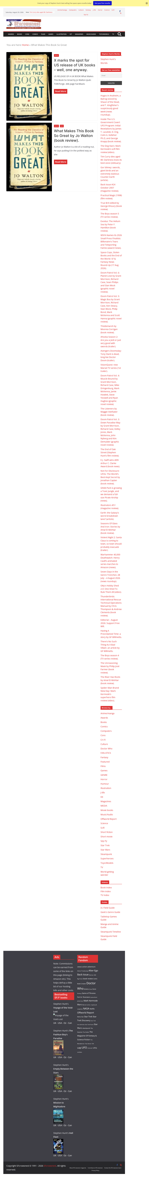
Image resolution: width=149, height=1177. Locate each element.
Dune (94, 989)
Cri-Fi (103, 739)
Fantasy (88, 10)
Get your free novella (102, 3)
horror (79, 997)
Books (19, 34)
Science (107, 10)
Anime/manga (62, 10)
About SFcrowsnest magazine (78, 1168)
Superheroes (107, 858)
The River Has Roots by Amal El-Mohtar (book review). (110, 680)
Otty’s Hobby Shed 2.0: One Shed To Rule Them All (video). (111, 588)
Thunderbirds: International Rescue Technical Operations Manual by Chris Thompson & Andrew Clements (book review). (111, 606)
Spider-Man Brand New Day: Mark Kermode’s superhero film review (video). (110, 694)
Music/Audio (91, 34)
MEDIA (104, 805)
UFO (84, 1047)
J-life (94, 10)
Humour (105, 783)
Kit (71, 34)
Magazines (79, 34)
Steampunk (106, 854)
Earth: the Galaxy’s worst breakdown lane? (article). (110, 515)
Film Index (106, 891)
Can (70, 1023)
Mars (79, 1004)
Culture (81, 10)
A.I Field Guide (108, 907)
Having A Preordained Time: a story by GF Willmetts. (111, 634)
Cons (27, 34)
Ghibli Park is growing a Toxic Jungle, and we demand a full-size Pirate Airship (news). (111, 494)
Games (50, 34)
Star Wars (105, 849)
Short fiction (107, 832)
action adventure (88, 967)
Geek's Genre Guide (110, 912)
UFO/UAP (89, 1048)
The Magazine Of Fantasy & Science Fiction (87, 1036)
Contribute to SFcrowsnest (95, 1168)
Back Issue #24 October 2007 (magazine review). (110, 187)
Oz (65, 1023)
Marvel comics (86, 1005)
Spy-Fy (86, 14)
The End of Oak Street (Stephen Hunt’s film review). (110, 452)
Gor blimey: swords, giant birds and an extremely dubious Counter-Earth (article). (110, 174)
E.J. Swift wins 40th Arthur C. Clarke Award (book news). (110, 463)
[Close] (146, 3)
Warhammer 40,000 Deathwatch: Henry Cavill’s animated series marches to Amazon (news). (110, 561)
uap (79, 1047)
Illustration (61, 34)
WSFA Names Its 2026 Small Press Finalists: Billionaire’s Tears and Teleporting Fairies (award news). (111, 241)
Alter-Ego (93, 970)
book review (88, 978)
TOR (93, 1043)
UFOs (95, 1048)
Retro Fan (80, 1017)
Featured (105, 761)
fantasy (79, 993)
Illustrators (86, 997)
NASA (86, 1008)
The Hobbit (86, 1032)
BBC (95, 975)
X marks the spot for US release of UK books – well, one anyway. (74, 65)
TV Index (105, 895)
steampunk (86, 1028)
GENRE (104, 775)
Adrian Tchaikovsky (82, 971)
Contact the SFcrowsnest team (112, 1168)
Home (25, 45)
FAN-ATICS (106, 752)
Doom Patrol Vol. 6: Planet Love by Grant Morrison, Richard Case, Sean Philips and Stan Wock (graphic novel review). (111, 282)
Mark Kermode (91, 1000)
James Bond (94, 997)
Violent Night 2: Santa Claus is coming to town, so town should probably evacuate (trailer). (111, 544)
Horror (100, 10)
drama (86, 989)
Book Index (106, 887)
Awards (11, 34)
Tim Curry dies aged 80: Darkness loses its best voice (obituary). (111, 159)
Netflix (92, 1009)
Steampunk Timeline (111, 931)
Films (43, 34)
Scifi (113, 10)
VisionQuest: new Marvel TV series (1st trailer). (111, 368)
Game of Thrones (89, 993)
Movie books (107, 810)
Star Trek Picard (89, 1024)
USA (60, 1023)
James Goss (80, 1001)
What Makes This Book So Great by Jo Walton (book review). (74, 136)
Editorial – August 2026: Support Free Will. (110, 623)
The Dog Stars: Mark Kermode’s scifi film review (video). (42, 13)
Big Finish (80, 979)
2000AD (79, 967)
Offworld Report (109, 819)
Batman (91, 975)
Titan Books (88, 1043)
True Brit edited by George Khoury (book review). (111, 206)
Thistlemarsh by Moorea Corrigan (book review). (109, 329)
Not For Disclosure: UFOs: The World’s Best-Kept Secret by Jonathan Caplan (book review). (110, 477)
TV (113, 34)
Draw (90, 989)
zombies (79, 1052)
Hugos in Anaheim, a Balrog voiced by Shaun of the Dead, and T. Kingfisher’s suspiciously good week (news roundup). (111, 105)
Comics (35, 34)
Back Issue (83, 974)
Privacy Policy (95, 1170)
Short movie (107, 836)
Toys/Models (104, 34)
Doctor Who (106, 748)
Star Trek (105, 845)
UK (54, 1023)
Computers (73, 10)
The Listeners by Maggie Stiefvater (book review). (109, 411)
